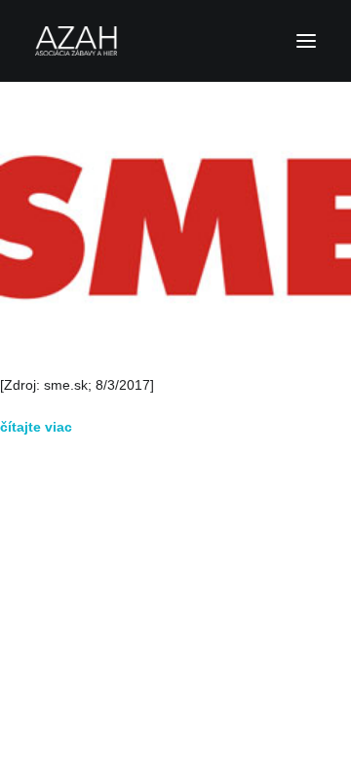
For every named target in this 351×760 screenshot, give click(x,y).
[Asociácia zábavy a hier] (175, 41)
